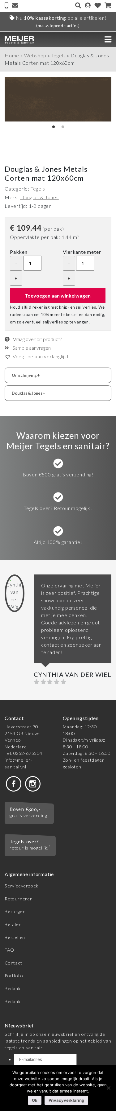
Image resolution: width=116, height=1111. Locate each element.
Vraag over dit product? (37, 339)
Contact (13, 962)
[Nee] (108, 1088)
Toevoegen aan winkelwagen (58, 295)
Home (12, 55)
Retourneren (19, 898)
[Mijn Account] (88, 6)
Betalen (13, 924)
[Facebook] (13, 783)
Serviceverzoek (21, 885)
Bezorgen (15, 911)
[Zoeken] (78, 6)
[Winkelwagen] (108, 6)
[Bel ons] (7, 6)
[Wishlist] (97, 6)
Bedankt (14, 988)
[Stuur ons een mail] (15, 6)
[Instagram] (33, 783)
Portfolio (14, 975)
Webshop (35, 55)
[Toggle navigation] (108, 39)
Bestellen (15, 937)
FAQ (9, 950)
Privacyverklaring (66, 1100)
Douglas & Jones (39, 197)
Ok (34, 1100)
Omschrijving (26, 375)
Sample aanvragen (31, 348)
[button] (37, 356)
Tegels (58, 55)
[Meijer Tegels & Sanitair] (19, 39)
